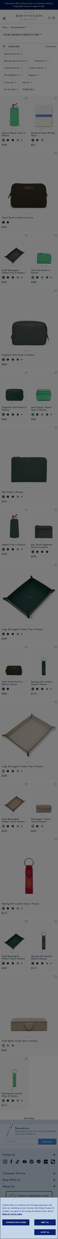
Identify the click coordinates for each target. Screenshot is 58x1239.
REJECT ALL (45, 1222)
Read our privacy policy (12, 1214)
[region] (29, 1218)
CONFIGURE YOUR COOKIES (16, 1222)
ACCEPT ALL (45, 1232)
